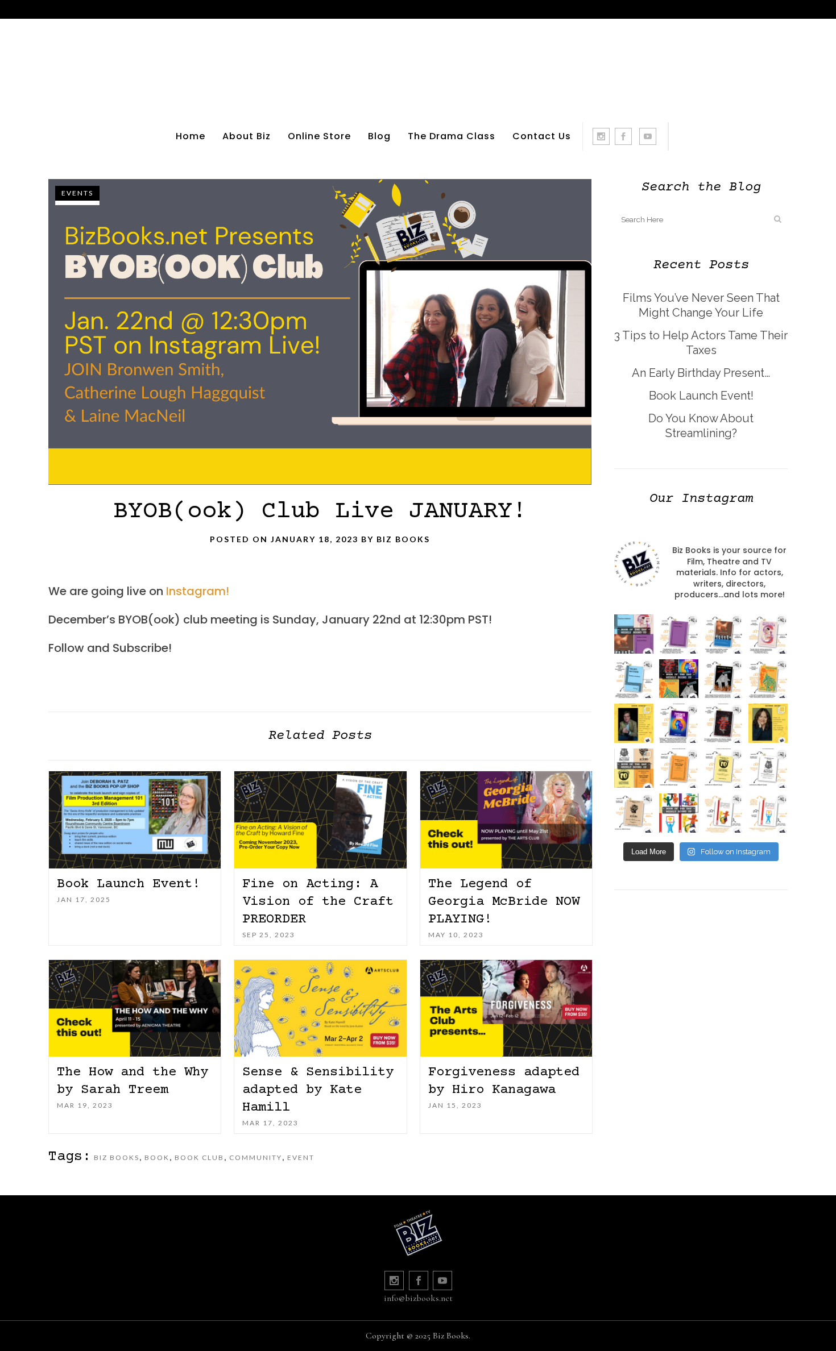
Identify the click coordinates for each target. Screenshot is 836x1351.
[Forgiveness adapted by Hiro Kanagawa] (506, 1008)
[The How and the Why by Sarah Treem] (135, 1008)
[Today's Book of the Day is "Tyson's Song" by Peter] (678, 723)
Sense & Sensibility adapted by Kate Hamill (318, 1090)
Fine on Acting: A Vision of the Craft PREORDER (318, 901)
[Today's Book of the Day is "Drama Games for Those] (768, 813)
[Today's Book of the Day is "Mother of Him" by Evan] (678, 634)
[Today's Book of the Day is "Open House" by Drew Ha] (723, 679)
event (300, 1157)
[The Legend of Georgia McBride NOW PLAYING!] (506, 819)
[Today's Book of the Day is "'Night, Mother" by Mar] (633, 679)
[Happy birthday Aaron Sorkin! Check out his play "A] (633, 723)
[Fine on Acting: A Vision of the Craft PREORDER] (320, 819)
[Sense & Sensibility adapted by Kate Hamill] (320, 1008)
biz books (116, 1157)
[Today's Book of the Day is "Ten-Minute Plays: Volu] (678, 768)
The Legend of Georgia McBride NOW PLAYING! (504, 901)
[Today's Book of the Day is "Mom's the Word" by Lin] (723, 634)
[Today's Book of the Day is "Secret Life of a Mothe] (768, 634)
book (156, 1157)
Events (77, 193)
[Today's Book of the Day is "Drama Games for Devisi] (723, 813)
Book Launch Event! (128, 884)
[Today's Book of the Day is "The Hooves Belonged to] (723, 723)
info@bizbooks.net (418, 1298)
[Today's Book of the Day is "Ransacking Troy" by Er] (768, 679)
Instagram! (197, 591)
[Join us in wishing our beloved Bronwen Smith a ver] (768, 723)
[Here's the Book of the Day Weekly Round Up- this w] (633, 634)
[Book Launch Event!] (135, 819)
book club (199, 1157)
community (255, 1157)
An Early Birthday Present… (701, 373)
